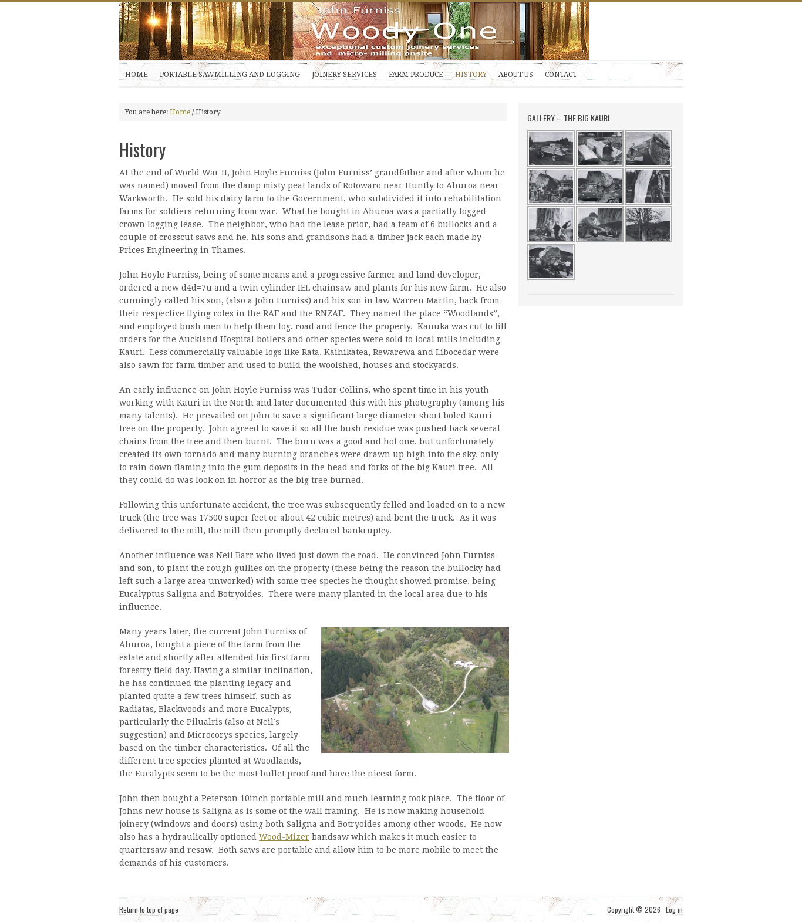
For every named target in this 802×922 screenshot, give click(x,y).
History (471, 74)
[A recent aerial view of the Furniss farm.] (413, 690)
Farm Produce (416, 74)
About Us (515, 74)
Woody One (389, 31)
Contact (561, 74)
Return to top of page (148, 909)
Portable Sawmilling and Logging (230, 74)
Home (136, 74)
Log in (674, 909)
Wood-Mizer (284, 837)
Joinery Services (344, 74)
